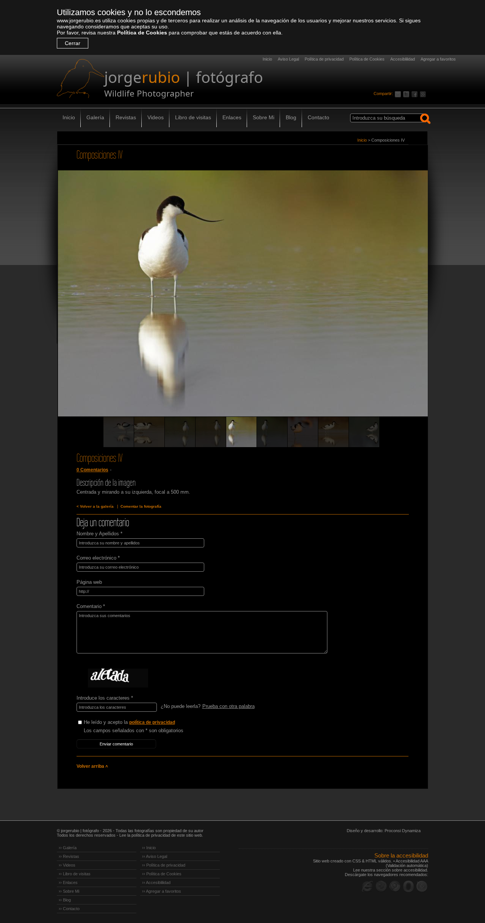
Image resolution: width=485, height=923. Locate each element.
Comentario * (91, 606)
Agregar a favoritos (438, 59)
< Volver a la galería (95, 506)
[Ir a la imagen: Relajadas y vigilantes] (364, 432)
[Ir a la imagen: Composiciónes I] (180, 432)
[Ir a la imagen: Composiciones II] (211, 432)
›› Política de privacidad (163, 865)
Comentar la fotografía (140, 506)
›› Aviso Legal (154, 856)
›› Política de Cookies (161, 874)
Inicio (267, 59)
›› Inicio (149, 847)
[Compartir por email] (399, 93)
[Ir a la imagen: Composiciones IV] (241, 432)
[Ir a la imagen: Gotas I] (118, 432)
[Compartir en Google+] (424, 93)
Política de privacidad (324, 59)
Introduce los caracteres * (105, 698)
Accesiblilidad (402, 59)
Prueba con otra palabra (228, 706)
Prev (77, 304)
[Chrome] (395, 886)
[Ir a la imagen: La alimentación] (149, 432)
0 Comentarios (92, 470)
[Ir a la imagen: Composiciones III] (272, 432)
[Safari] (422, 886)
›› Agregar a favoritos (161, 891)
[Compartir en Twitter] (407, 93)
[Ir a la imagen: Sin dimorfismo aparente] (333, 432)
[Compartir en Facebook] (415, 93)
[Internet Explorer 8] (367, 886)
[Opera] (408, 886)
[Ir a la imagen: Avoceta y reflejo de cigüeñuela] (303, 432)
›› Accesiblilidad (156, 882)
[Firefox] (381, 886)
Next (408, 304)
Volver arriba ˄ (92, 766)
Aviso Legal (288, 59)
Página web (89, 582)
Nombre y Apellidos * (99, 533)
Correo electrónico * (98, 558)
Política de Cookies (142, 33)
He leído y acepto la (129, 722)
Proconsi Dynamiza (403, 830)
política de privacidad (152, 722)
